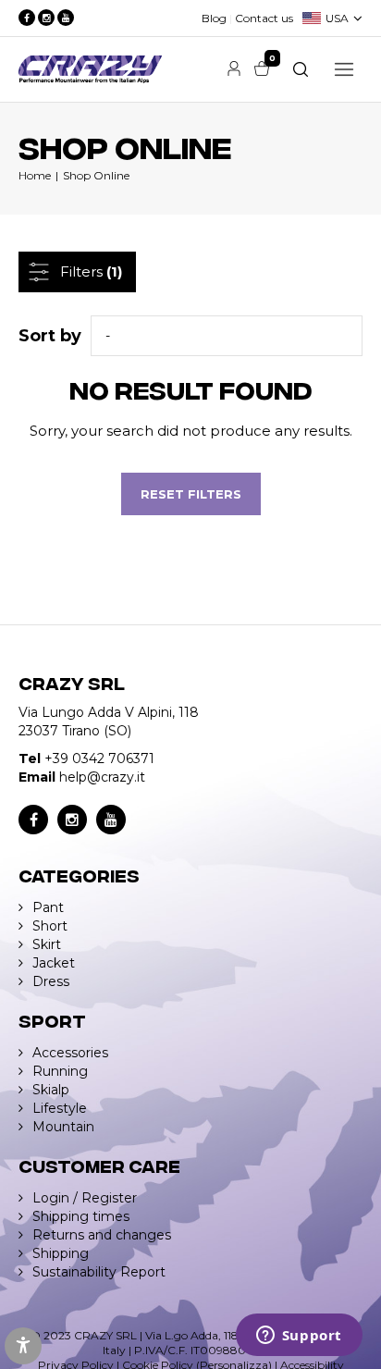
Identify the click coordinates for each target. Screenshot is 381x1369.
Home (34, 175)
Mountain (63, 1126)
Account (234, 68)
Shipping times (80, 1216)
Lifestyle (59, 1108)
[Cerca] (300, 69)
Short (50, 926)
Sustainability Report (99, 1272)
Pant (48, 907)
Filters (91, 271)
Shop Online (96, 175)
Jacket (53, 963)
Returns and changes (101, 1235)
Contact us (264, 18)
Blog (214, 18)
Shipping (60, 1253)
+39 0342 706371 (99, 758)
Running (60, 1071)
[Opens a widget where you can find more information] (299, 1337)
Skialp (50, 1089)
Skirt (46, 944)
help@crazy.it (102, 777)
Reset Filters (191, 494)
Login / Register (84, 1198)
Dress (50, 981)
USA (337, 18)
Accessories (70, 1052)
